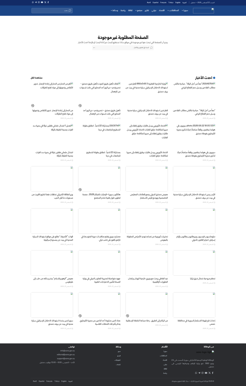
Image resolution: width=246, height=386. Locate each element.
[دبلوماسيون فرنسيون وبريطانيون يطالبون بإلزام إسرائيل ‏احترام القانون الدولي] (194, 221)
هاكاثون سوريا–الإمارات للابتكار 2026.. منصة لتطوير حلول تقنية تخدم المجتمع (101, 196)
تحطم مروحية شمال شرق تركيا (202, 278)
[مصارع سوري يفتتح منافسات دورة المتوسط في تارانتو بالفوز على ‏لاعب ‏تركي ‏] (99, 221)
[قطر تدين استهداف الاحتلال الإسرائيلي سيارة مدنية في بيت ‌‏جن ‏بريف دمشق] (147, 95)
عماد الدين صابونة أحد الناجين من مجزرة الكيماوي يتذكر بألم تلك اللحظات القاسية (100, 322)
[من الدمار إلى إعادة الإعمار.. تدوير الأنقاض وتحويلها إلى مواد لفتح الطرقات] (52, 95)
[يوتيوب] (42, 2)
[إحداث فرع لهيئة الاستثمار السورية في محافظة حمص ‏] (194, 305)
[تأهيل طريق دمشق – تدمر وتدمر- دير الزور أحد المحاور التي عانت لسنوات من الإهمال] (99, 95)
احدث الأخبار (204, 78)
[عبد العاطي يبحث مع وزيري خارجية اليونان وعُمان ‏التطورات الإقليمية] (147, 263)
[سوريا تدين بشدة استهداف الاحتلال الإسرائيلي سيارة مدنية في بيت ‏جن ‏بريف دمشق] (52, 305)
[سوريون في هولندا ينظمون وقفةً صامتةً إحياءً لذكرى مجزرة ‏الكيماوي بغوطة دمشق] (194, 136)
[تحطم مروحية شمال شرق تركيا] (194, 263)
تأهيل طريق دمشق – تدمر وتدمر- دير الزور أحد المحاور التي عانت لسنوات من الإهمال (101, 112)
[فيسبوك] (48, 2)
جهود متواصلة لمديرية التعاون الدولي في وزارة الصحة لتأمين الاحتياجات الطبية (101, 280)
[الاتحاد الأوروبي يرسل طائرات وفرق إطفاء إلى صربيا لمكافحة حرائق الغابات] (147, 136)
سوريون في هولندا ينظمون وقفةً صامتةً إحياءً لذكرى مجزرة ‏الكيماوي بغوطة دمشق (196, 154)
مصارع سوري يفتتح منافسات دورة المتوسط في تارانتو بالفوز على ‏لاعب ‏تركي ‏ (100, 238)
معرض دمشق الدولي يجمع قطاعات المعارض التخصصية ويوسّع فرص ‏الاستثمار (149, 196)
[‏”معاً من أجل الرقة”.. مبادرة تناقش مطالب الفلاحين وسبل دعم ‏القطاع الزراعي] (194, 95)
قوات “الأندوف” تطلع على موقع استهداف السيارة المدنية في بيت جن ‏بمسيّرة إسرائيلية (53, 238)
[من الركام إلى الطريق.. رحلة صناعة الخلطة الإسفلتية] (147, 305)
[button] (52, 10)
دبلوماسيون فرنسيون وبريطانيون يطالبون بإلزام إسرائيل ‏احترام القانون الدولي (195, 238)
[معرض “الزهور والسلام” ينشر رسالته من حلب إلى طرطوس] (52, 263)
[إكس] (45, 2)
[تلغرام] (35, 2)
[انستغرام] (38, 2)
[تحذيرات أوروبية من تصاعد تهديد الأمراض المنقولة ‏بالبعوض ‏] (147, 221)
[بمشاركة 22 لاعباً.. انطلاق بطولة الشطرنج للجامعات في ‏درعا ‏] (99, 136)
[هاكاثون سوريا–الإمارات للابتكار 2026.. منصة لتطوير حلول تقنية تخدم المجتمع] (99, 179)
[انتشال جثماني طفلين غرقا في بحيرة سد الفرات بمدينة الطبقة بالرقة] (52, 136)
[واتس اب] (32, 2)
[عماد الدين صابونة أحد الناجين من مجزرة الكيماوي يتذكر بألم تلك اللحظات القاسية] (99, 305)
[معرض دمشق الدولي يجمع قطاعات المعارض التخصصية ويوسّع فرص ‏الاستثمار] (147, 179)
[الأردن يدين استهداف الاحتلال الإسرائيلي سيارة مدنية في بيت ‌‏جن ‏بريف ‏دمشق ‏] (194, 179)
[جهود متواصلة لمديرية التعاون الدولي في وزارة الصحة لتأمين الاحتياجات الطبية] (99, 263)
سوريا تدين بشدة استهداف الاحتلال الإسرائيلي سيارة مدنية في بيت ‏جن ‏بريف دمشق (52, 322)
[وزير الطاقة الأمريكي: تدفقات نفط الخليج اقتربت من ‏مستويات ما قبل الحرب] (52, 179)
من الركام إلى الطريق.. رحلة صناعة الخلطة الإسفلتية (147, 320)
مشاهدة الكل (36, 78)
